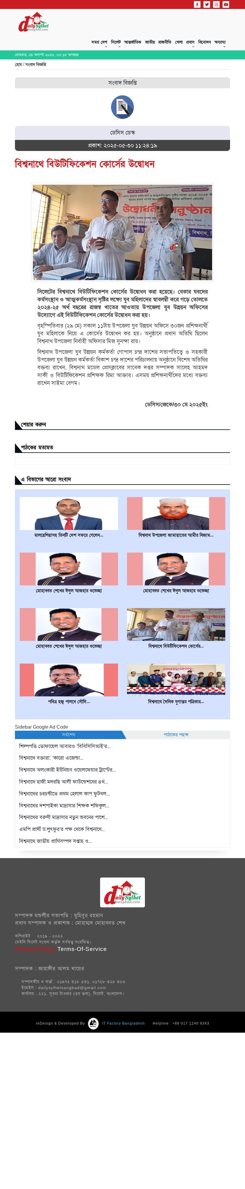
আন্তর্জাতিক (88, 47)
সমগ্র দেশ (40, 47)
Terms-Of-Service (82, 977)
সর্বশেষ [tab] (68, 763)
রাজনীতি (133, 47)
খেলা (153, 47)
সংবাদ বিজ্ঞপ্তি (35, 93)
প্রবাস (172, 47)
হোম (19, 93)
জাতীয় (111, 47)
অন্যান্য (215, 47)
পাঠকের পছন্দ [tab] (176, 763)
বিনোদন (192, 47)
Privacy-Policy (36, 977)
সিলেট (64, 47)
